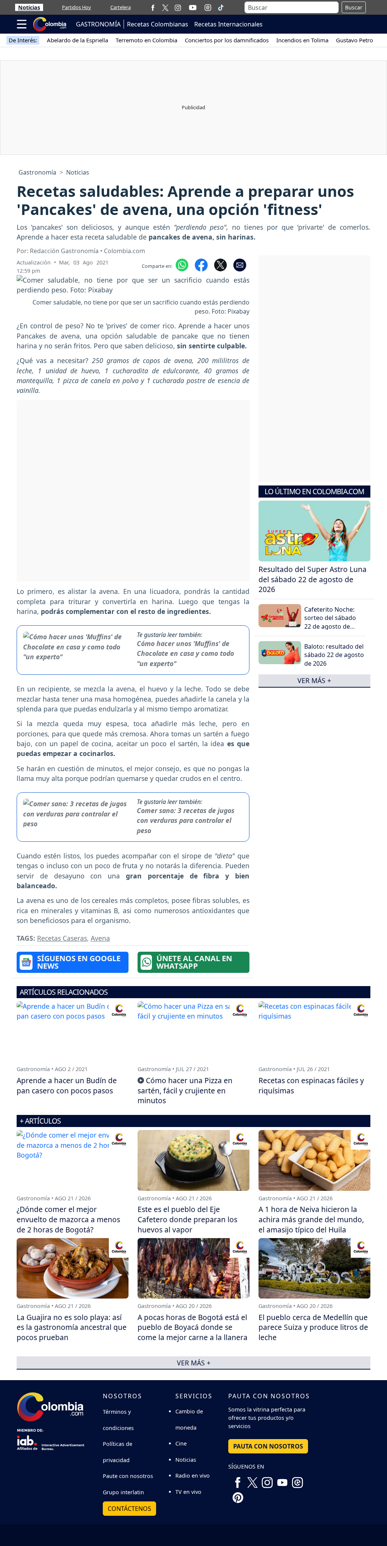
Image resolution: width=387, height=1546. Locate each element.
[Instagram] (178, 7)
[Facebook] (153, 7)
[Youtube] (192, 7)
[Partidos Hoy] (207, 7)
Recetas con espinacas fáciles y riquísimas (311, 1085)
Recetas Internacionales (228, 24)
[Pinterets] (237, 1494)
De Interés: (23, 40)
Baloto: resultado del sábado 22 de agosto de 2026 (334, 655)
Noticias (29, 7)
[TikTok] (220, 7)
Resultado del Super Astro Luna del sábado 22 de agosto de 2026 (313, 579)
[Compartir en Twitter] (220, 264)
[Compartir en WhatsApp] (182, 264)
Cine (181, 1443)
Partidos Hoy (76, 7)
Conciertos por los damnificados (227, 40)
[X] (165, 7)
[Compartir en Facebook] (201, 264)
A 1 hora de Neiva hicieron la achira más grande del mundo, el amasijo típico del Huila (311, 1219)
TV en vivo (188, 1491)
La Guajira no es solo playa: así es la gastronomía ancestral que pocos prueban (72, 1327)
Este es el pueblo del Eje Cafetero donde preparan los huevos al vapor (187, 1219)
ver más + (314, 680)
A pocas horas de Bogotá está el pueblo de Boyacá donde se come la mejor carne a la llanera (193, 1327)
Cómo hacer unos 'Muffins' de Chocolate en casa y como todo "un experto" (185, 653)
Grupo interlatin (123, 1492)
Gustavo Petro (354, 40)
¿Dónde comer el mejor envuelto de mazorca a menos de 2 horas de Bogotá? (68, 1219)
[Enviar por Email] (239, 264)
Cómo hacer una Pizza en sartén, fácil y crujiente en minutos (185, 1090)
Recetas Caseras (62, 938)
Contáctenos (129, 1508)
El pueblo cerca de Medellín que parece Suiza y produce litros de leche (313, 1327)
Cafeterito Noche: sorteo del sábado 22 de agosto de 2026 (330, 622)
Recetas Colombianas (157, 24)
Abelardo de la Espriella (77, 40)
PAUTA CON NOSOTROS (268, 1446)
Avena (100, 938)
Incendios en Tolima (302, 40)
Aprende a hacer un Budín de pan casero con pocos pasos (67, 1085)
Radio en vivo (192, 1475)
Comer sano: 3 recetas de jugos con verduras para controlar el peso (185, 820)
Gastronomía (37, 172)
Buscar (353, 7)
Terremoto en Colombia (146, 40)
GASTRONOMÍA (98, 24)
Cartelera (120, 7)
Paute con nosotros (128, 1476)
